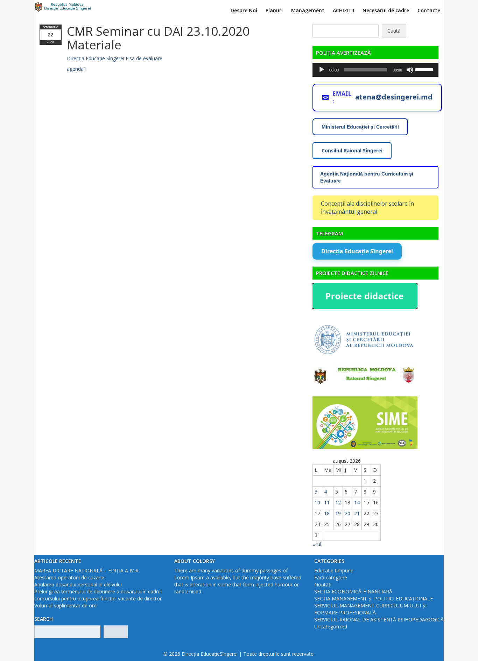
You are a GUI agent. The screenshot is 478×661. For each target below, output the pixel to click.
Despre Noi (244, 10)
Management (307, 10)
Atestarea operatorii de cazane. (69, 577)
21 (357, 513)
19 (338, 513)
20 (347, 513)
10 (317, 502)
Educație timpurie (333, 570)
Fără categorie (330, 577)
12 (338, 502)
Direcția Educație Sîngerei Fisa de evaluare (114, 58)
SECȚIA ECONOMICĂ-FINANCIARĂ (353, 591)
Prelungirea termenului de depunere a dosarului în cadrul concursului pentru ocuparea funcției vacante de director (98, 595)
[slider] (425, 69)
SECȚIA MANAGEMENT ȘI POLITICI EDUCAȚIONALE (373, 598)
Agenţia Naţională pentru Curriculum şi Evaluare (366, 177)
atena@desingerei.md (394, 97)
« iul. (317, 544)
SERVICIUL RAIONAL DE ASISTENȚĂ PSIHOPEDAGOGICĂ (379, 619)
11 (327, 502)
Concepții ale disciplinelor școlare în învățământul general (367, 207)
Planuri (274, 10)
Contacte (428, 10)
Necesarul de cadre (386, 10)
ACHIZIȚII (343, 10)
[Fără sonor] (409, 69)
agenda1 (76, 69)
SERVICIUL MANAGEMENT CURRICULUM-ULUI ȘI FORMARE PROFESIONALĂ (370, 609)
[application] (375, 70)
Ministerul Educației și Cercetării (360, 127)
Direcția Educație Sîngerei (357, 251)
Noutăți (322, 584)
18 (327, 513)
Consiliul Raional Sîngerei (352, 150)
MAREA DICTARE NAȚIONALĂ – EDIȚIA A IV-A (86, 570)
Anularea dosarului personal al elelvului (78, 584)
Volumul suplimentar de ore (65, 605)
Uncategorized (330, 626)
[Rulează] (321, 69)
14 (357, 502)
